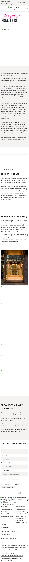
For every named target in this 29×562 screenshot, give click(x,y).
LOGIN (26, 8)
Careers (3, 514)
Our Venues (22, 3)
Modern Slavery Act (21, 522)
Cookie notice (9, 516)
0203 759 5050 (5, 528)
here (19, 492)
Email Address (5, 470)
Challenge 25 (5, 561)
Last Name (4, 455)
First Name (4, 448)
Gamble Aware (5, 559)
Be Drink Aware (16, 559)
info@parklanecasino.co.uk (9, 531)
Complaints (4, 510)
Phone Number (5, 463)
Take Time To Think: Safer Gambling (12, 555)
